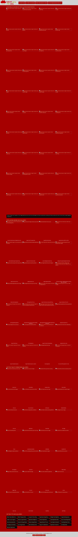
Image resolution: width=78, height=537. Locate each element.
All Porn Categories (30, 2)
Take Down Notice (39, 535)
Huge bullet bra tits (24, 215)
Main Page (22, 2)
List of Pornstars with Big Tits (55, 2)
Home (34, 535)
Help (44, 535)
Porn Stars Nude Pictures (41, 2)
